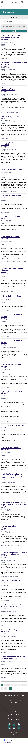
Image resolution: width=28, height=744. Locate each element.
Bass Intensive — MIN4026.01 (11, 196)
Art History (17, 112)
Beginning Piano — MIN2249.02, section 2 (12, 365)
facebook (9, 724)
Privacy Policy (14, 732)
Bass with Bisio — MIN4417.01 (11, 217)
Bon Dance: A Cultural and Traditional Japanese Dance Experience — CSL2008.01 (14, 554)
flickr (9, 727)
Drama (5, 677)
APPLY (11, 2)
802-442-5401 (14, 702)
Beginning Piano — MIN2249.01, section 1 (11, 393)
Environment (17, 545)
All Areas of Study (9, 21)
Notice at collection (7, 742)
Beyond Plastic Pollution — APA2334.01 (10, 527)
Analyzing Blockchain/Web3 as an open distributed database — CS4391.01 (12, 37)
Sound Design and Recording (7, 291)
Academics (5, 7)
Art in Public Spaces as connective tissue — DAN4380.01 (12, 88)
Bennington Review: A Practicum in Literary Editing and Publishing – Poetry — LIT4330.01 (13, 476)
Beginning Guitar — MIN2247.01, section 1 (12, 341)
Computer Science (4, 58)
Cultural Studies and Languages (11, 109)
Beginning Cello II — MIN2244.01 (12, 296)
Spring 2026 (3, 41)
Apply (17, 709)
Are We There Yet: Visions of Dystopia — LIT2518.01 (14, 63)
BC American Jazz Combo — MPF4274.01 (10, 237)
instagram (14, 724)
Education (25, 109)
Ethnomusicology (4, 191)
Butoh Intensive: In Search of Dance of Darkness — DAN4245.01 (14, 606)
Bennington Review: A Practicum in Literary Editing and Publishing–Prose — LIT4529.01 (14, 504)
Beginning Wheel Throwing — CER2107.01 (11, 448)
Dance (20, 109)
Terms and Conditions (14, 735)
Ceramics (3, 469)
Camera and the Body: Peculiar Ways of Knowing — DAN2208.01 (13, 657)
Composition (10, 258)
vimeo (18, 727)
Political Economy (4, 547)
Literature (3, 83)
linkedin (14, 727)
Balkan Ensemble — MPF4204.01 (12, 169)
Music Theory (12, 261)
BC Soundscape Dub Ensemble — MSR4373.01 (12, 269)
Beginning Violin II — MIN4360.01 (12, 426)
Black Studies (3, 258)
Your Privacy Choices (11, 740)
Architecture (3, 112)
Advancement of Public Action (7, 545)
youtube (18, 724)
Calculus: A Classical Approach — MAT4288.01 (12, 631)
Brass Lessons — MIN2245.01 (10, 580)
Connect (11, 709)
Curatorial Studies (10, 112)
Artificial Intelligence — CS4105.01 (12, 117)
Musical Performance (13, 191)
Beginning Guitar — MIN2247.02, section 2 (12, 316)
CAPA (2, 109)
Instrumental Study (5, 212)
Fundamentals (17, 258)
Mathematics (3, 652)
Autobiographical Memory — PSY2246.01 (10, 143)
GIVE (16, 2)
